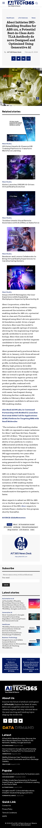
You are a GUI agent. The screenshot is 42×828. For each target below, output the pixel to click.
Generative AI (7, 612)
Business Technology (9, 637)
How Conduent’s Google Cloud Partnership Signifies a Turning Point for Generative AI (13, 618)
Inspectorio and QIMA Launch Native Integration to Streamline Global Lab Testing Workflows (14, 644)
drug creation (13, 530)
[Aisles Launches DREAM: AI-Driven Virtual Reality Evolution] (21, 167)
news (32, 530)
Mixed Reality (7, 143)
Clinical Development (30, 527)
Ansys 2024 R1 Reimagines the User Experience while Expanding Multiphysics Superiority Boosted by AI (20, 297)
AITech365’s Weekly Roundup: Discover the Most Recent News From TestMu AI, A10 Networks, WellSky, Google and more (14, 605)
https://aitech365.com (21, 556)
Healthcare (10, 18)
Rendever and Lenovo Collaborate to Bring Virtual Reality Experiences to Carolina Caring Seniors (19, 258)
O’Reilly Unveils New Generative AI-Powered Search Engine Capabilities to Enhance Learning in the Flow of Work (21, 782)
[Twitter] (18, 58)
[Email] (28, 58)
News (34, 18)
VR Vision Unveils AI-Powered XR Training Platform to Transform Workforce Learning (17, 148)
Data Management (8, 777)
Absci (23, 506)
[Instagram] (10, 721)
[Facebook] (13, 58)
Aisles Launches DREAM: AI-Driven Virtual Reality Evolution (18, 185)
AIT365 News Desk (14, 52)
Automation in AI (8, 598)
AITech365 (8, 527)
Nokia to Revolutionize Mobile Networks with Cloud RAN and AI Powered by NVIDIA (11, 666)
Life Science (24, 530)
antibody (16, 527)
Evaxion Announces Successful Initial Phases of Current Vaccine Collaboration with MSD (31, 666)
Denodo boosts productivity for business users (20, 774)
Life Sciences (23, 18)
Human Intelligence (9, 795)
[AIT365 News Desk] (21, 543)
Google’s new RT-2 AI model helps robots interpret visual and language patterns (18, 791)
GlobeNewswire (18, 517)
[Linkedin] (23, 58)
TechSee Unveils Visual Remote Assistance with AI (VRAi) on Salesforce (20, 221)
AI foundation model (26, 524)
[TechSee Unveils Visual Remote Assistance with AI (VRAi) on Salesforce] (21, 203)
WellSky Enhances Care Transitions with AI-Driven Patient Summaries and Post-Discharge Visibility (13, 631)
